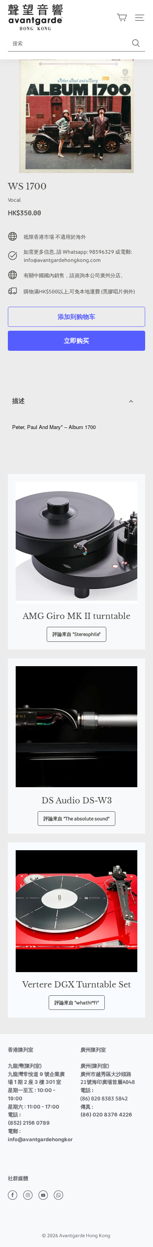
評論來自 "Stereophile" (76, 634)
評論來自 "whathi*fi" (77, 1002)
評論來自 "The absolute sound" (76, 818)
